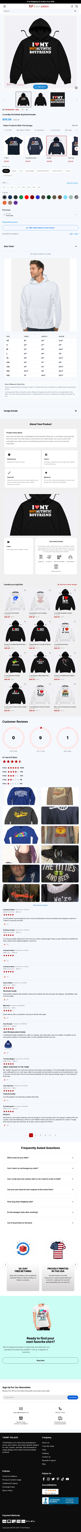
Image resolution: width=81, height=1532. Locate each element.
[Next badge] (75, 1264)
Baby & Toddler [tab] (24, 130)
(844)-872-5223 (60, 1412)
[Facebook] (43, 1479)
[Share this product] (26, 109)
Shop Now (41, 1360)
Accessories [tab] (55, 130)
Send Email (73, 1397)
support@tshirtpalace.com (21, 1412)
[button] (22, 110)
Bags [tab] (70, 130)
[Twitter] (53, 1479)
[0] (76, 6)
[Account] (72, 6)
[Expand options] (75, 214)
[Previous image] (4, 100)
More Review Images (40, 905)
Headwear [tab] (40, 130)
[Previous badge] (5, 1264)
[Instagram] (48, 1479)
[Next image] (77, 100)
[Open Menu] (4, 6)
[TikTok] (62, 1479)
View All (75, 125)
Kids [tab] (10, 130)
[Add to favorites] (25, 590)
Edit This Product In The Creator (42, 228)
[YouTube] (67, 1479)
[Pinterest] (57, 1479)
